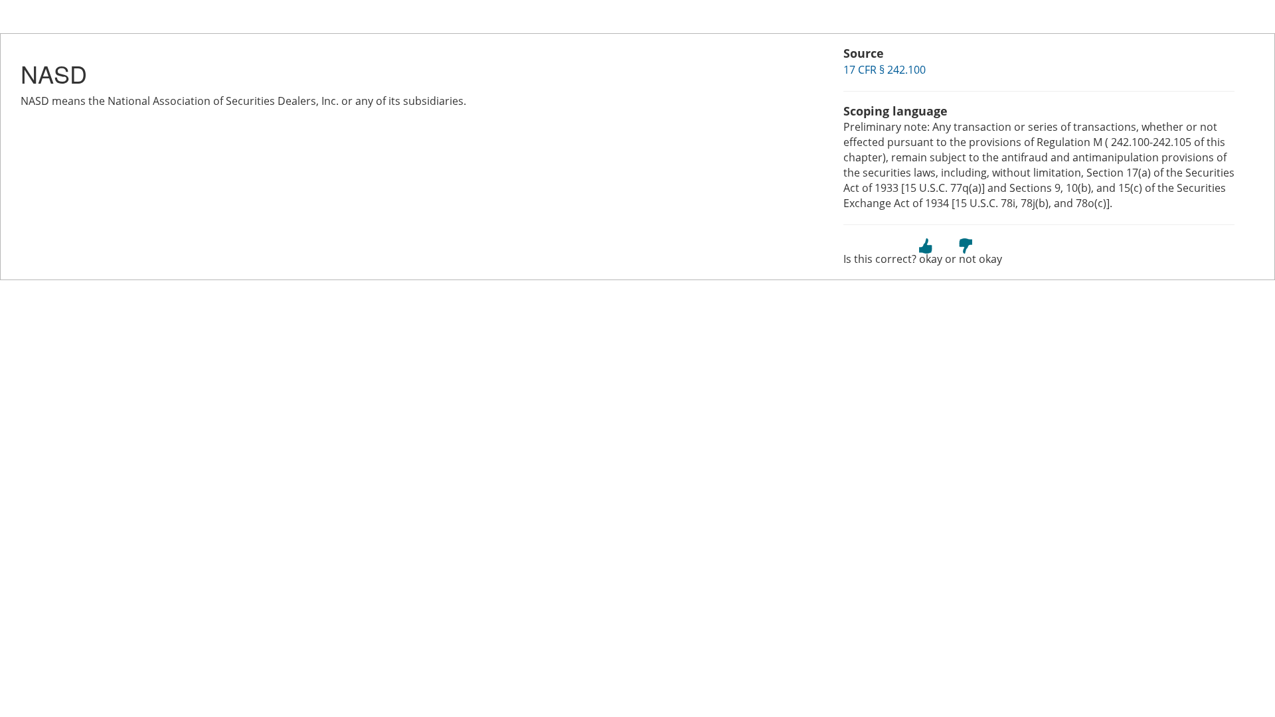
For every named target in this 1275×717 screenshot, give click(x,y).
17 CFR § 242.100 (884, 69)
